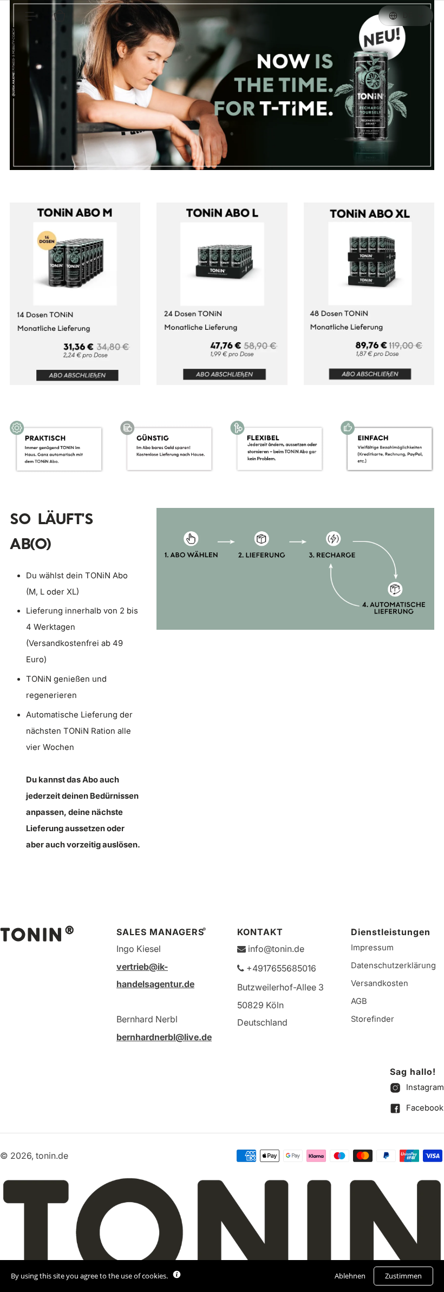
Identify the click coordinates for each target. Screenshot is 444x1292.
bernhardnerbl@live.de (164, 1037)
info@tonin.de (275, 948)
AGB (359, 1001)
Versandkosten (379, 983)
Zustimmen (403, 1276)
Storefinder (372, 1019)
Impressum (372, 947)
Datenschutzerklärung (393, 965)
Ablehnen (350, 1276)
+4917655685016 (280, 968)
